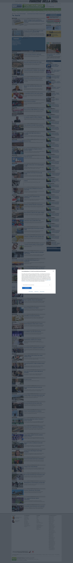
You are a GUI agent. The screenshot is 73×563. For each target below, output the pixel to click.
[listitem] (36, 284)
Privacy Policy (42, 291)
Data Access (36, 291)
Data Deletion (31, 291)
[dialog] (36, 282)
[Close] (54, 271)
